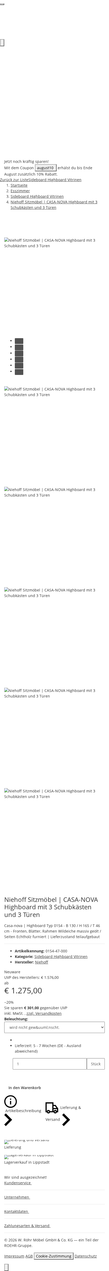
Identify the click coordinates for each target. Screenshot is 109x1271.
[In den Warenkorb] (8, 223)
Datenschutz (86, 1256)
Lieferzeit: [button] (48, 1048)
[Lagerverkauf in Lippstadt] (29, 1157)
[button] (19, 1182)
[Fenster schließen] (8, 231)
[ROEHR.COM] (54, 21)
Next (10, 892)
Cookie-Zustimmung (53, 1256)
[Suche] (2, 42)
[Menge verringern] (8, 1064)
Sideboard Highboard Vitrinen (61, 956)
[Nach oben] (6, 1267)
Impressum (14, 1256)
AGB (29, 1256)
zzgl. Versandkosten (44, 1013)
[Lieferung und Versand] (26, 1142)
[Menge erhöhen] (91, 1075)
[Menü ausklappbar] (2, 4)
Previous (13, 382)
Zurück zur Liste (14, 179)
